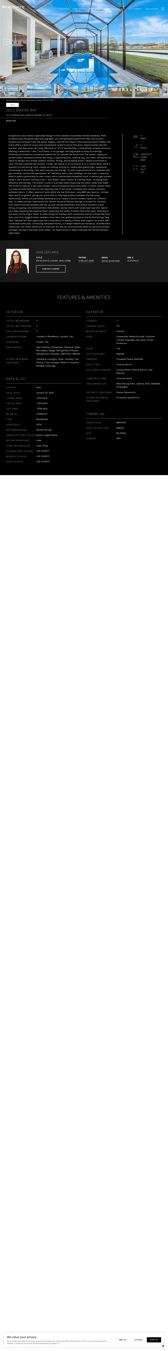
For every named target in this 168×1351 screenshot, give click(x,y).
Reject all (122, 1340)
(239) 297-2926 (86, 260)
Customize (138, 1340)
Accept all (154, 1340)
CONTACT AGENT (51, 269)
